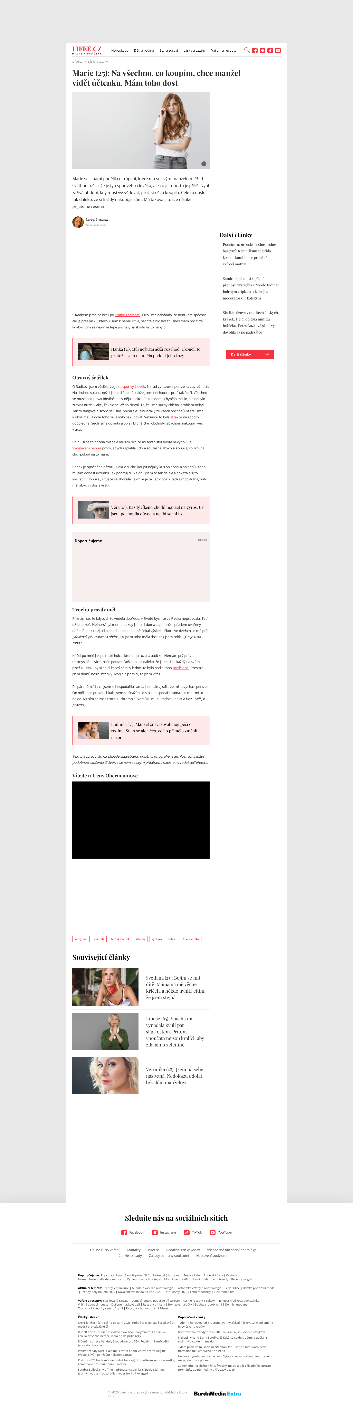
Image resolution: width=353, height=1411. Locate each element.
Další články (241, 354)
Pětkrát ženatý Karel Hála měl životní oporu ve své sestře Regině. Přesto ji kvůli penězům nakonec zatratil (122, 1353)
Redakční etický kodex (183, 1250)
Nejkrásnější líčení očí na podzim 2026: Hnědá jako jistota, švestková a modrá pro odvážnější (126, 1324)
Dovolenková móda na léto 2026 (139, 1292)
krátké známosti (127, 315)
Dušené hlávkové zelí (125, 1304)
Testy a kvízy (192, 1275)
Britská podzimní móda (259, 1288)
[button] (247, 50)
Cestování (232, 1275)
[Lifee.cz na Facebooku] (255, 52)
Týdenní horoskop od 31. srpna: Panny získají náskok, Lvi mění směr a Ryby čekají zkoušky (225, 1324)
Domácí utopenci (236, 1304)
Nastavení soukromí (211, 1255)
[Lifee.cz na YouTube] (278, 52)
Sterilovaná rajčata (115, 1300)
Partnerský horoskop (167, 1275)
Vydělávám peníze (86, 448)
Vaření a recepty (223, 50)
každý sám (81, 939)
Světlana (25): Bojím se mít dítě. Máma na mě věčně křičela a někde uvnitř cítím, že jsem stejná (176, 987)
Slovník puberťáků (137, 1275)
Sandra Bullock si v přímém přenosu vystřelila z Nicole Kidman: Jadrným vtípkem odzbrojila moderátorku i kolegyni (121, 1371)
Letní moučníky (200, 1292)
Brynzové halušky (180, 1304)
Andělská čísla (213, 1275)
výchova (157, 939)
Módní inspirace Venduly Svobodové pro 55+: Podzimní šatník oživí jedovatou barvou (123, 1343)
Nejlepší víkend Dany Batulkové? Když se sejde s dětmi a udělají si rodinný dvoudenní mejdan (223, 1339)
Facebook (136, 1232)
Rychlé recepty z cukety (199, 1300)
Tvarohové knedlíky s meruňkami (100, 1308)
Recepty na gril (241, 1279)
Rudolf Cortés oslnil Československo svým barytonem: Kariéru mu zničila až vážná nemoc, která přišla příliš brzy (123, 1334)
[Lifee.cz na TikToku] (270, 52)
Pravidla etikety (111, 1275)
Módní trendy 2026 (177, 1279)
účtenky (140, 939)
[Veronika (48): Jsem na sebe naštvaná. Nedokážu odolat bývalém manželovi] (105, 1092)
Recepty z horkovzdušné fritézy (147, 1308)
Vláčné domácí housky (93, 1304)
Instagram (167, 1232)
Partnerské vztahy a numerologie (198, 1288)
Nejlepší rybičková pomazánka (238, 1300)
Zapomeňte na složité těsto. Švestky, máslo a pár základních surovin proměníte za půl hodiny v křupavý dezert (224, 1367)
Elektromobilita (224, 1292)
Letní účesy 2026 (175, 1292)
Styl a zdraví (169, 50)
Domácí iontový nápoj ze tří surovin (156, 1300)
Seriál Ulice (232, 1288)
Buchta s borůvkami (208, 1304)
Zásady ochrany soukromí (169, 1255)
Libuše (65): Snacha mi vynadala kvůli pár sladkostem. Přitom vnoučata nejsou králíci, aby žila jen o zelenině (175, 1031)
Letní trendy (220, 1279)
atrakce (176, 417)
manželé (99, 939)
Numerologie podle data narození (101, 1279)
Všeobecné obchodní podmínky (231, 1250)
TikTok (196, 1232)
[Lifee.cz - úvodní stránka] (86, 51)
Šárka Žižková (96, 220)
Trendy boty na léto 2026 (98, 1292)
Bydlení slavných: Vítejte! (144, 1279)
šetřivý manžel (120, 939)
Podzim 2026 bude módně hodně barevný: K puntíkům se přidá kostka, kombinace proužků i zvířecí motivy (126, 1362)
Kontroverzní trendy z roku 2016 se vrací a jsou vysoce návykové (221, 1332)
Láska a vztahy (195, 50)
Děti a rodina (144, 50)
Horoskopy (119, 50)
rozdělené (181, 667)
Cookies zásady (130, 1255)
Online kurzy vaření (105, 1250)
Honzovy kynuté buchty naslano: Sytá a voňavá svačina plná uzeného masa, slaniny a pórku (225, 1358)
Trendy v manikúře (116, 1288)
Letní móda (201, 1279)
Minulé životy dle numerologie (152, 1288)
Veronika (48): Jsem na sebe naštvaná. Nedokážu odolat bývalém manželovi (174, 1075)
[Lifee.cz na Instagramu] (262, 52)
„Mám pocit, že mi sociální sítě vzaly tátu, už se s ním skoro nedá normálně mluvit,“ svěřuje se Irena (222, 1349)
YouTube (224, 1232)
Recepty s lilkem (154, 1304)
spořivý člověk (133, 386)
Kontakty (134, 1250)
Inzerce (153, 1250)
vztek (171, 939)
